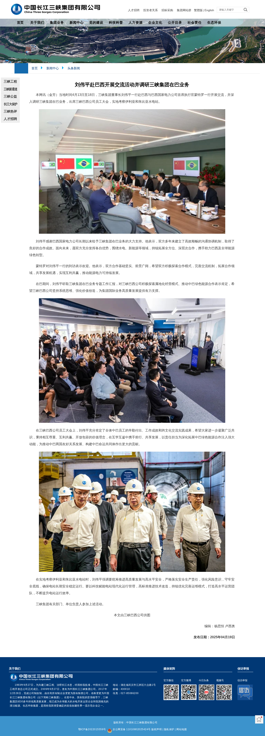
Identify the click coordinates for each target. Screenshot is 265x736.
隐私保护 (169, 729)
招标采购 (167, 10)
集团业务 (57, 22)
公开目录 (175, 22)
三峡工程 (10, 81)
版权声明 (156, 729)
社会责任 (195, 22)
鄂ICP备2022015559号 (92, 729)
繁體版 (198, 10)
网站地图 (181, 729)
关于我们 (37, 22)
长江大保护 (10, 104)
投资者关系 (150, 10)
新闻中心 (77, 22)
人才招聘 (134, 10)
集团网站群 (184, 10)
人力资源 (136, 22)
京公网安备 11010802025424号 (132, 729)
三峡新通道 (10, 89)
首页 (20, 22)
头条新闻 (73, 68)
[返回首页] (259, 719)
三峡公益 (10, 96)
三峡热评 (10, 111)
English (209, 10)
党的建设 (96, 22)
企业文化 (155, 22)
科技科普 (116, 22)
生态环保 (214, 22)
